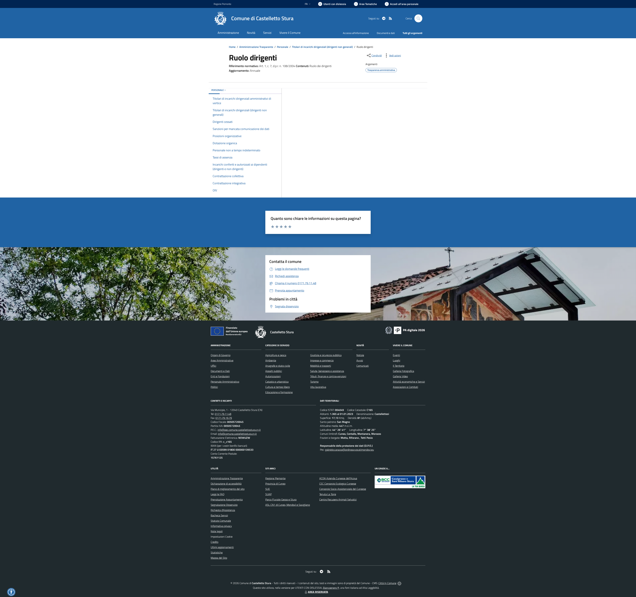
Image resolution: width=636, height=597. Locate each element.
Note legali (217, 531)
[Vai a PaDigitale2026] (405, 330)
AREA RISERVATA (318, 592)
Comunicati (362, 366)
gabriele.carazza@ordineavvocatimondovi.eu (349, 450)
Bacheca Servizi (219, 515)
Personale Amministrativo (225, 382)
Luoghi (396, 360)
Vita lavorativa (318, 387)
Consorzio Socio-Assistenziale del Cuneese (342, 489)
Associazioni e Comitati (405, 387)
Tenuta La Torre (327, 494)
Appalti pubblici (273, 371)
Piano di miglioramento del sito (227, 489)
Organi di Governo (220, 355)
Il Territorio (398, 366)
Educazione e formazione (279, 392)
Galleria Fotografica (403, 371)
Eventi (396, 355)
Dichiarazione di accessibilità (226, 484)
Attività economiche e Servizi (409, 382)
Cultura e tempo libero (277, 387)
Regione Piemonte (222, 4)
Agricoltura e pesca (275, 355)
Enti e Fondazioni (220, 376)
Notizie (360, 355)
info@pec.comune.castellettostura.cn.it (239, 430)
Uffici (213, 366)
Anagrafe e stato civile (277, 366)
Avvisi (359, 360)
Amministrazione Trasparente (256, 47)
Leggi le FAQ (217, 494)
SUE (267, 489)
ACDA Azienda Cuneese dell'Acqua (338, 478)
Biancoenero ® (331, 588)
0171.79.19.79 (223, 418)
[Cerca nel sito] (418, 18)
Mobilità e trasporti (320, 366)
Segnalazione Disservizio (224, 505)
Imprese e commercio (322, 360)
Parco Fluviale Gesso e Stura (280, 499)
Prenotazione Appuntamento (227, 499)
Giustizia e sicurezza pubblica (326, 355)
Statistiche (217, 552)
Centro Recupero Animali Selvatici (338, 499)
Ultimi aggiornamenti (222, 547)
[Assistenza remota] (399, 583)
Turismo (314, 382)
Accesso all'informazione (356, 33)
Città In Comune (387, 583)
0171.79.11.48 (223, 414)
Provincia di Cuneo (275, 484)
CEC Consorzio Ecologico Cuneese (337, 484)
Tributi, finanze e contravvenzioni (328, 376)
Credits (214, 542)
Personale (282, 47)
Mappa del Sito (219, 558)
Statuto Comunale (221, 521)
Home (232, 47)
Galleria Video (400, 376)
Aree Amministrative (222, 360)
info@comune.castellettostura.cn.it (237, 434)
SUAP (268, 494)
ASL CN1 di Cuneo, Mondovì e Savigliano (287, 505)
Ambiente (270, 360)
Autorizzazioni (273, 376)
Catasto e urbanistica (277, 382)
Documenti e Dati (220, 371)
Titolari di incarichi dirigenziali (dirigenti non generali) (322, 47)
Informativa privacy (221, 526)
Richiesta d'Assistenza (223, 510)
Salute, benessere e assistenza (327, 371)
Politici (214, 387)
